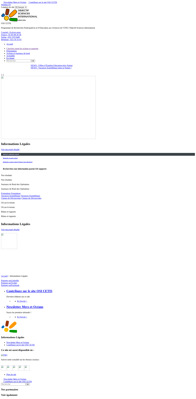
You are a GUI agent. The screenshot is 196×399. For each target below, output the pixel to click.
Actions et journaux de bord (18, 53)
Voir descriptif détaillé (10, 149)
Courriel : (11, 32)
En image (10, 58)
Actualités (10, 56)
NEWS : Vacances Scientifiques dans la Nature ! (51, 68)
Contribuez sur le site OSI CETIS (42, 2)
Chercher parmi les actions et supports (22, 48)
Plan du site (11, 374)
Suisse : (10, 37)
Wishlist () (6, 5)
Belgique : (11, 39)
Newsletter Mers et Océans (14, 2)
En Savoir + (22, 301)
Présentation (11, 51)
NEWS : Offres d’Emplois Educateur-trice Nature (52, 65)
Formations (6, 193)
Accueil (9, 44)
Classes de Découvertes (11, 198)
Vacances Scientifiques (10, 196)
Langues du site (7, 7)
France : (11, 35)
